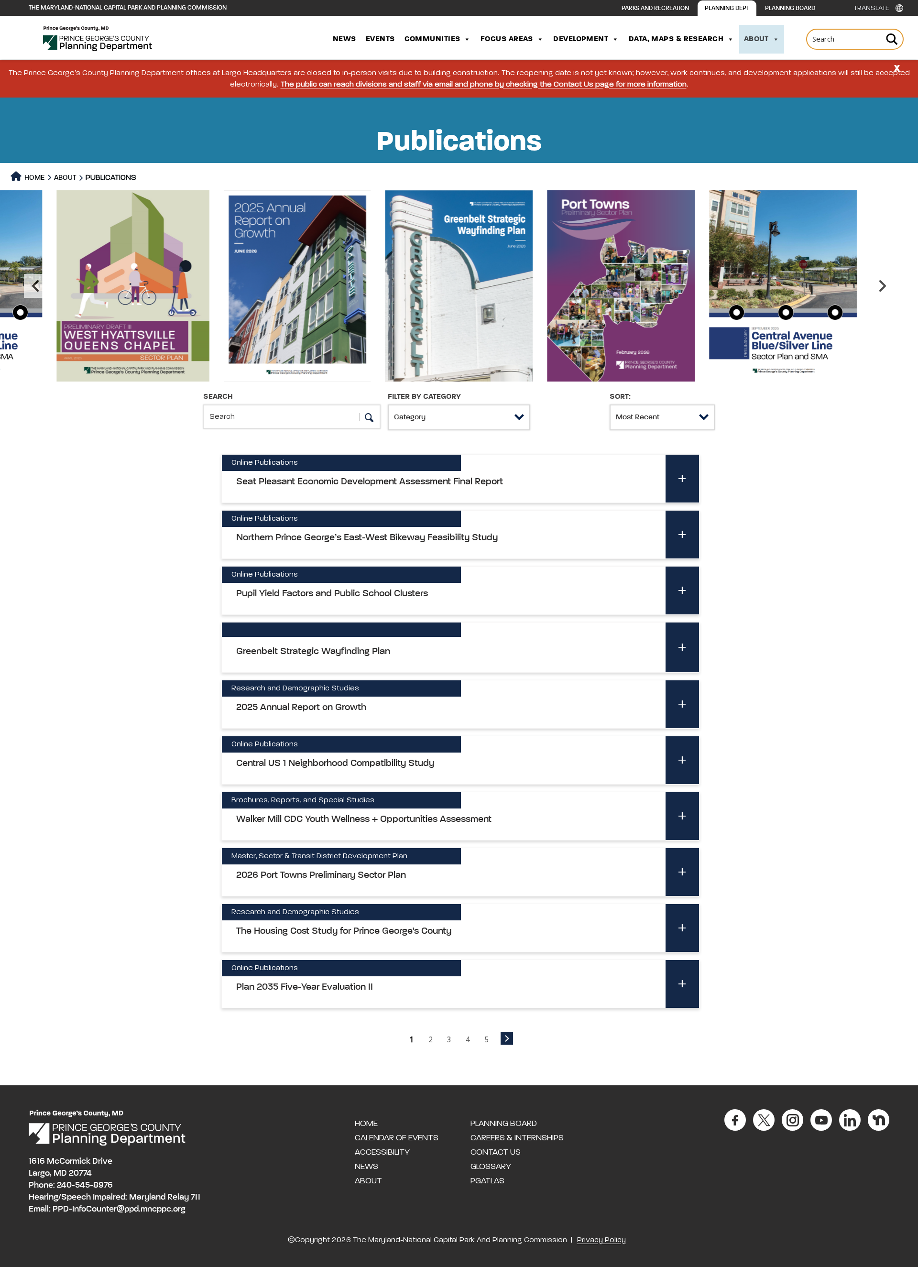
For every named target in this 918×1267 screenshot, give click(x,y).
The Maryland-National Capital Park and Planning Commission (128, 8)
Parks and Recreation (655, 8)
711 (195, 1197)
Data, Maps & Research (676, 39)
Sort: (620, 397)
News (344, 39)
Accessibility (382, 1152)
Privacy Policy (601, 1240)
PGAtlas (487, 1181)
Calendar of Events (396, 1138)
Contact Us (495, 1152)
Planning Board (790, 8)
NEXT (507, 1038)
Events (380, 39)
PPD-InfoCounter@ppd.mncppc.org (119, 1209)
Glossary (490, 1166)
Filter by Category (424, 397)
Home (33, 177)
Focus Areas (507, 39)
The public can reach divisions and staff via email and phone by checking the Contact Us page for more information (484, 84)
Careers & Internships (517, 1138)
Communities (432, 39)
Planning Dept (727, 8)
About (756, 39)
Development (580, 39)
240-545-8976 (85, 1185)
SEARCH (218, 397)
